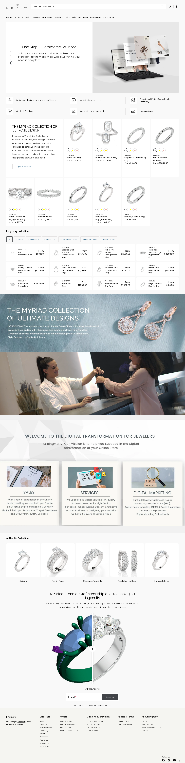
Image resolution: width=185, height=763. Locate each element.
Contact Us (44, 746)
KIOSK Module (92, 730)
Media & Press (148, 724)
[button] (170, 6)
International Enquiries (69, 730)
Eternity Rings (33, 239)
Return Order (65, 727)
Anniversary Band (90, 239)
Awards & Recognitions (151, 727)
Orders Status (66, 721)
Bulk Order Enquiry (67, 724)
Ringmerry (21, 721)
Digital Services (46, 727)
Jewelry (43, 734)
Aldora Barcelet (45, 216)
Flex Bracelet (72, 216)
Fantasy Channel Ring (134, 216)
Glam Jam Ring (74, 157)
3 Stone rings (49, 239)
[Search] (162, 6)
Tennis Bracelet (108, 239)
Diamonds (44, 737)
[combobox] (98, 6)
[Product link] (78, 148)
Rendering (44, 730)
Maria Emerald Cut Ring (106, 157)
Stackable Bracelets (69, 239)
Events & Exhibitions (94, 727)
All (9, 239)
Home (42, 721)
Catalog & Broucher (95, 721)
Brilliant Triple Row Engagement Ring (17, 218)
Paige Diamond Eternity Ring (135, 159)
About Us (43, 724)
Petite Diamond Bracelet (160, 159)
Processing (44, 743)
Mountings (44, 740)
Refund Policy (123, 721)
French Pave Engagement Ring (104, 218)
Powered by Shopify (14, 724)
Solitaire (19, 239)
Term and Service (125, 724)
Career (145, 730)
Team (144, 721)
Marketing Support (94, 724)
